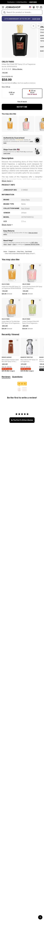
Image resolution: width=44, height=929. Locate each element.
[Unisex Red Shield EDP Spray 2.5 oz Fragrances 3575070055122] (39, 26)
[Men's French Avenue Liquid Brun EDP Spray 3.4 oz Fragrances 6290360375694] (17, 340)
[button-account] (33, 7)
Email (9, 244)
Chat (14, 244)
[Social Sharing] (33, 26)
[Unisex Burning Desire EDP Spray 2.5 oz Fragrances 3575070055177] (39, 265)
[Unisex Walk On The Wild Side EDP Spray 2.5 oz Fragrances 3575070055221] (19, 300)
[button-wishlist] (37, 7)
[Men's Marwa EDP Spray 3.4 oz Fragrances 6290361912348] (36, 340)
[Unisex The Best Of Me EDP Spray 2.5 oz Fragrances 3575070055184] (39, 300)
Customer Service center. (32, 244)
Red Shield (28, 251)
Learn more (6, 153)
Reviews (6, 377)
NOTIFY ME (22, 107)
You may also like (9, 114)
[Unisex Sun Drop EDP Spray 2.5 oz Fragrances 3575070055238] (19, 265)
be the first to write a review (22, 420)
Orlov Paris (20, 251)
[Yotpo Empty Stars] (6, 69)
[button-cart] (41, 7)
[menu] (3, 7)
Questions (17, 377)
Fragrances (12, 251)
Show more (6, 181)
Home (5, 251)
